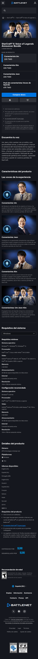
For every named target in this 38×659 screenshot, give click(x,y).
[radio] (19, 58)
